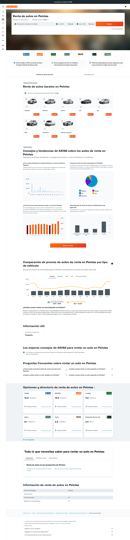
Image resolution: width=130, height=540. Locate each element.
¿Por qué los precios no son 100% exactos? (38, 535)
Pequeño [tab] (52, 276)
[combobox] (21, 20)
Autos (33, 513)
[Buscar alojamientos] (3, 15)
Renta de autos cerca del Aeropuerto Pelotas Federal (39, 469)
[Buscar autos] (3, 19)
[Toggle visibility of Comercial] (83, 196)
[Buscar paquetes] (3, 23)
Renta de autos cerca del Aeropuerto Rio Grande (68, 469)
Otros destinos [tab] (53, 458)
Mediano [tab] (60, 276)
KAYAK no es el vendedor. (32, 528)
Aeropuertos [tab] (29, 458)
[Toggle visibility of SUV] (94, 193)
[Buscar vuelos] (3, 12)
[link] (68, 245)
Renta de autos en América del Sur (45, 513)
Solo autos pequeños (117, 29)
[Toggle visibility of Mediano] (95, 191)
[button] (128, 2)
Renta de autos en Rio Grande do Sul (78, 513)
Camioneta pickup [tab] (81, 276)
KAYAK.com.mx (26, 513)
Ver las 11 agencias (28, 440)
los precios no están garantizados (63, 523)
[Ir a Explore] (3, 28)
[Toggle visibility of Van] (81, 193)
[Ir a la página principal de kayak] (11, 7)
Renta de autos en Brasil (61, 513)
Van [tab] (72, 276)
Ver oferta (36, 114)
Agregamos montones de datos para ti (36, 532)
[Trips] (3, 40)
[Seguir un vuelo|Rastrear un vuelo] (3, 32)
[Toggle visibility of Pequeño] (82, 191)
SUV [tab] (67, 276)
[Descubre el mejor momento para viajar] (3, 35)
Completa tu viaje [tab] (41, 458)
